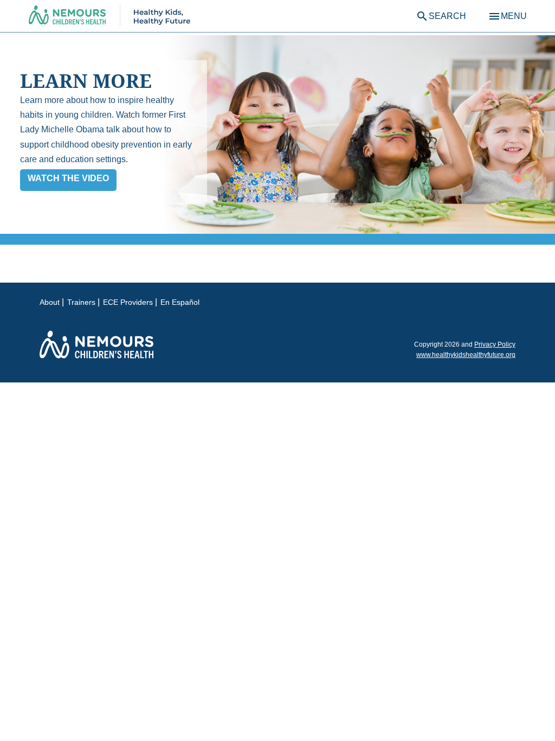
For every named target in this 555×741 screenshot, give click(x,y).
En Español (179, 302)
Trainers (81, 302)
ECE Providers (128, 302)
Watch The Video (68, 178)
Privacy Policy (494, 344)
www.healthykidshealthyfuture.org (465, 355)
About (50, 302)
